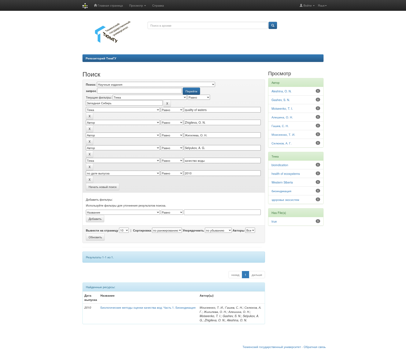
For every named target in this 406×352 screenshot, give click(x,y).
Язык (321, 5)
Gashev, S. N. (281, 100)
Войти (308, 5)
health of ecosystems (286, 173)
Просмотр (136, 5)
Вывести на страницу (102, 230)
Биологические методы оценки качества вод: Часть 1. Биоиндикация (148, 307)
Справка (158, 5)
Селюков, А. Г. (282, 143)
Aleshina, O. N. (282, 91)
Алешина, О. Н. (282, 117)
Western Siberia (282, 182)
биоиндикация (281, 191)
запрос (91, 91)
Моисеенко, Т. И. (283, 134)
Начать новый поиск (103, 187)
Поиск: (91, 84)
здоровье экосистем (285, 199)
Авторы (238, 230)
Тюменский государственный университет (272, 347)
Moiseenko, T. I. (282, 108)
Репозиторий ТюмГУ (101, 58)
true (274, 221)
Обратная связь (315, 347)
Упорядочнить (193, 230)
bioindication (280, 165)
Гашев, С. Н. (280, 126)
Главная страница (110, 5)
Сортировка (142, 230)
